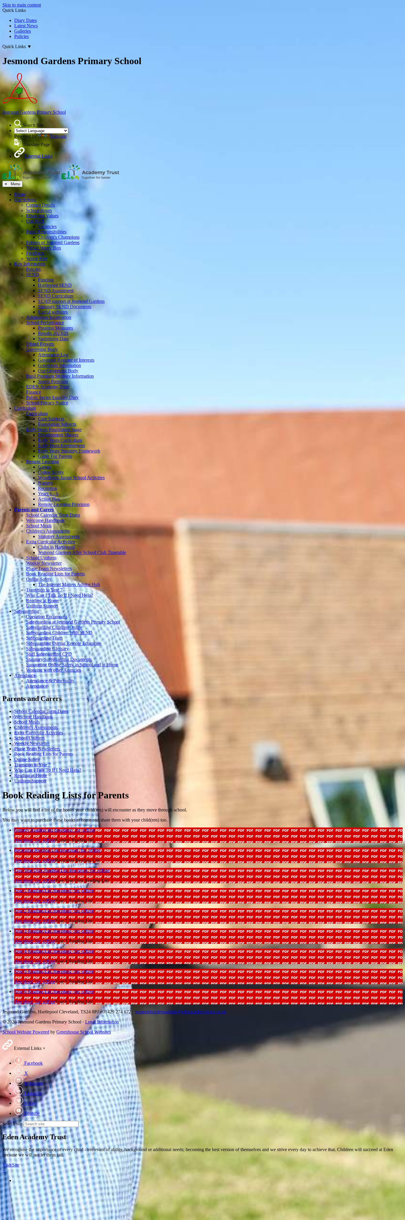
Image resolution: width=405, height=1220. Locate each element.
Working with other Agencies (53, 669)
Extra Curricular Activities (50, 541)
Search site (12, 1123)
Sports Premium (53, 381)
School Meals (39, 525)
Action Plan (49, 498)
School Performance (45, 322)
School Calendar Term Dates (53, 515)
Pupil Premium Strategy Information (60, 376)
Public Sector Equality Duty (52, 397)
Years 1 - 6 (48, 493)
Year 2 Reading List (33, 910)
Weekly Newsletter (44, 563)
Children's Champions (58, 237)
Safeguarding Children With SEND (59, 632)
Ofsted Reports (40, 343)
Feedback (35, 253)
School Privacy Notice (47, 402)
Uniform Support (42, 605)
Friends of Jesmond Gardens (52, 242)
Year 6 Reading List (33, 991)
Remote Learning (42, 461)
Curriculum (25, 408)
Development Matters (58, 434)
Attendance (25, 675)
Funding (46, 279)
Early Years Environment (61, 445)
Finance (33, 392)
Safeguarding (26, 611)
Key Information (29, 263)
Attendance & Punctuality (50, 680)
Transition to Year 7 (44, 589)
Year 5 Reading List (33, 971)
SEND (32, 274)
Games (44, 466)
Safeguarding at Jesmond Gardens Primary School (73, 621)
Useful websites (53, 311)
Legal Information (102, 1021)
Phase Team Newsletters (49, 568)
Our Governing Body (58, 370)
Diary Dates (25, 20)
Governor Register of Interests (66, 360)
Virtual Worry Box (43, 247)
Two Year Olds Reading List (41, 870)
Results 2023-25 (53, 333)
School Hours (39, 210)
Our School (25, 199)
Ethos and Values (42, 215)
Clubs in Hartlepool (56, 547)
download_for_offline (74, 830)
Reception (47, 488)
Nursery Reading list (34, 830)
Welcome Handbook (45, 520)
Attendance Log (53, 354)
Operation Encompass (46, 616)
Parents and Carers (34, 509)
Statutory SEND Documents (64, 306)
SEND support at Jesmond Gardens (71, 301)
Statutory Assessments (58, 536)
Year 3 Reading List (33, 930)
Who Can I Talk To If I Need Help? (59, 595)
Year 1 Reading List (33, 890)
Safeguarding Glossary (47, 648)
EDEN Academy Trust (47, 386)
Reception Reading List (37, 850)
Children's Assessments (48, 531)
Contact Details (40, 205)
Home (20, 194)
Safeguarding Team (44, 637)
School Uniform (41, 557)
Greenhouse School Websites (83, 1031)
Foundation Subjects (57, 424)
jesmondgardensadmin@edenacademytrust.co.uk (180, 1011)
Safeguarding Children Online (54, 627)
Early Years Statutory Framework (69, 450)
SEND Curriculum (55, 295)
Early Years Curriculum (60, 440)
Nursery (45, 482)
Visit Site (10, 1164)
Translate (58, 136)
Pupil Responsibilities (46, 231)
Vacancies (47, 226)
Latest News (26, 25)
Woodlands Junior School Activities (71, 477)
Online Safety (51, 472)
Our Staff (35, 221)
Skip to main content (21, 4)
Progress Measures (55, 327)
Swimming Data (53, 338)
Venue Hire (36, 258)
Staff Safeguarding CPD (49, 653)
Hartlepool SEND (55, 285)
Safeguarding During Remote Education (63, 643)
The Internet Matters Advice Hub (69, 584)
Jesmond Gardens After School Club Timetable (82, 552)
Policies (21, 36)
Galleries (22, 31)
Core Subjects (51, 418)
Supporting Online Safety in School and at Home (72, 664)
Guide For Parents (55, 456)
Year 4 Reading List (33, 951)
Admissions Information (48, 317)
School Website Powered (25, 1031)
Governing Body (42, 349)
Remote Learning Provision (64, 504)
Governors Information (59, 365)
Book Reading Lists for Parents (55, 573)
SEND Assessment (56, 290)
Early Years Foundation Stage (54, 429)
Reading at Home (42, 600)
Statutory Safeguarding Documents (59, 659)
